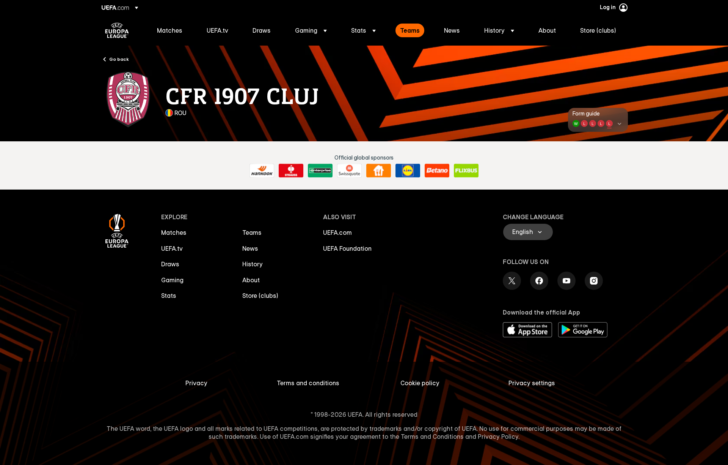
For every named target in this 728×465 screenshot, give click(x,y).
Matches (174, 232)
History (252, 264)
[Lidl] (407, 170)
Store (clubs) (260, 295)
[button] (311, 30)
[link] (169, 30)
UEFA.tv (172, 248)
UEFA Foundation (347, 248)
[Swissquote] (349, 170)
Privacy (196, 383)
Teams (252, 232)
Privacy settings (531, 383)
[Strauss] (291, 170)
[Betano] (437, 170)
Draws (170, 264)
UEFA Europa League (117, 30)
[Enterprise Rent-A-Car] (320, 170)
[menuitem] (172, 30)
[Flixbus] (466, 170)
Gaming (172, 280)
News (250, 248)
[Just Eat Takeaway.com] (378, 170)
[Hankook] (261, 170)
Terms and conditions (308, 383)
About (251, 280)
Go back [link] (119, 59)
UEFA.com (337, 232)
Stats (168, 295)
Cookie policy (419, 383)
